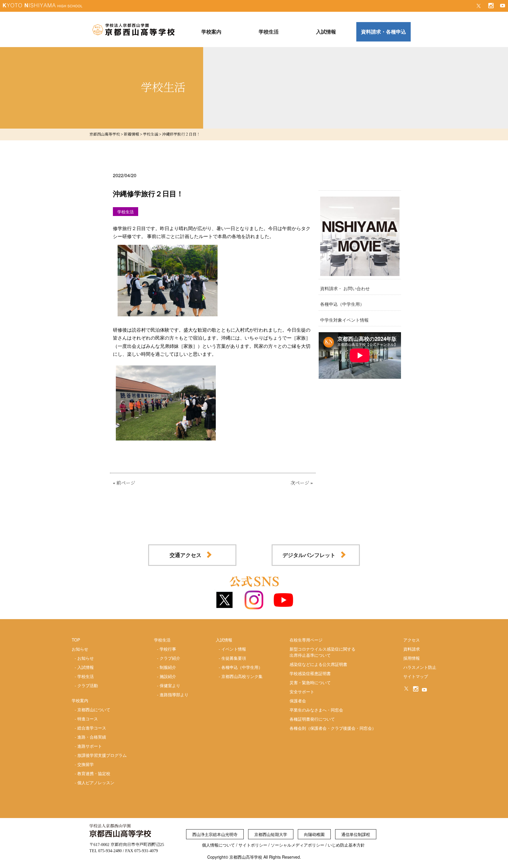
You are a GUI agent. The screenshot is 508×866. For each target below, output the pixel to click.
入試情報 (85, 667)
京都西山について (93, 709)
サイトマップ (415, 676)
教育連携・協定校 (93, 773)
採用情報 (411, 658)
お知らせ (85, 658)
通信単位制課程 (355, 834)
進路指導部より (174, 694)
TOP (76, 640)
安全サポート (302, 691)
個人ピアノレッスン (95, 782)
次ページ (299, 483)
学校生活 (85, 676)
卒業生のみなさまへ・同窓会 (316, 710)
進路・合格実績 (91, 737)
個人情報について (218, 845)
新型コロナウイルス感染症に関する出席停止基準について (322, 652)
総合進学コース (91, 728)
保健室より (170, 685)
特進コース (87, 719)
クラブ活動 (87, 685)
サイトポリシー (252, 845)
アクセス (411, 640)
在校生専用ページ (306, 640)
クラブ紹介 (170, 658)
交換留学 (85, 764)
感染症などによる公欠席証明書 (318, 664)
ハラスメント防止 (419, 667)
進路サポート (89, 746)
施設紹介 (168, 676)
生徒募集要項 (233, 658)
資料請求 (411, 649)
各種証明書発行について (312, 719)
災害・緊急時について (310, 682)
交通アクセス (185, 555)
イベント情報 (233, 649)
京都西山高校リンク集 (242, 676)
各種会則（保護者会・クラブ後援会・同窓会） (333, 728)
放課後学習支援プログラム (102, 755)
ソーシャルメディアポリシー (297, 845)
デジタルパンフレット (309, 555)
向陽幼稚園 (314, 834)
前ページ (125, 483)
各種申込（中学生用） (342, 304)
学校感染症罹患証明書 (310, 673)
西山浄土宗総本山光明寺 (215, 834)
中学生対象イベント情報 (344, 320)
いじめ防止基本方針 (346, 845)
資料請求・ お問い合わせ (345, 288)
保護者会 (298, 701)
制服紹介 (168, 667)
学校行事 (168, 649)
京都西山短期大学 (270, 834)
